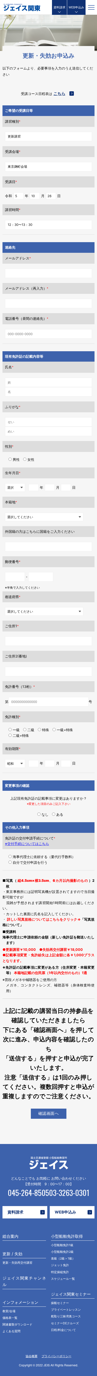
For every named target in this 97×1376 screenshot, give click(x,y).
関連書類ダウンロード (17, 1324)
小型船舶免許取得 (67, 1236)
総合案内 (10, 1236)
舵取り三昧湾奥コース (66, 1316)
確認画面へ (48, 1113)
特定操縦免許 (60, 1272)
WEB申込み (76, 7)
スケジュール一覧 (63, 1279)
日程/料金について (63, 1330)
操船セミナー (60, 1303)
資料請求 (59, 7)
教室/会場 (8, 1311)
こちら (59, 93)
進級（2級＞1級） (63, 1258)
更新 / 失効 (12, 1253)
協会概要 (32, 1356)
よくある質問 (11, 1331)
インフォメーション (20, 1302)
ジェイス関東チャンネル (24, 1281)
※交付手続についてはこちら (27, 843)
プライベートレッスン (66, 1309)
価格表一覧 (9, 1318)
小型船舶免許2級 (62, 1252)
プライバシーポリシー (56, 1356)
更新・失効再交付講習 (17, 1262)
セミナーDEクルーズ (65, 1323)
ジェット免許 (60, 1265)
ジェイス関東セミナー (71, 1294)
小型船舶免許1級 (62, 1245)
